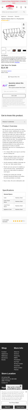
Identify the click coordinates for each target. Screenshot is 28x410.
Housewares (10, 16)
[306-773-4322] (21, 7)
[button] (2, 7)
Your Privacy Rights (14, 402)
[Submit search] (24, 12)
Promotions (17, 359)
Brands (4, 359)
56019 (6, 72)
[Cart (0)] (25, 7)
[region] (14, 400)
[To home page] (10, 7)
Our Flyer (16, 361)
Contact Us (5, 382)
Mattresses (5, 355)
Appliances (3, 16)
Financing (17, 355)
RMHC (16, 357)
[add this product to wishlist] (23, 28)
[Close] (26, 392)
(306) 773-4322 (6, 380)
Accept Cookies (20, 407)
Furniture (4, 352)
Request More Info (15, 76)
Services (16, 353)
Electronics (5, 357)
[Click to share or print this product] (23, 24)
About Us (16, 352)
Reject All (7, 407)
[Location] (17, 7)
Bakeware (17, 16)
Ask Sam (14, 95)
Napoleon (9, 71)
